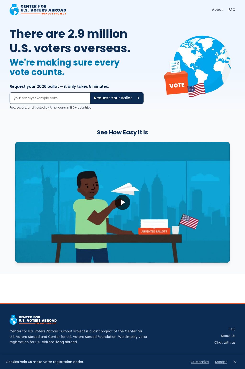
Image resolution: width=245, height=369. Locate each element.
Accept (221, 361)
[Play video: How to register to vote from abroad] (122, 202)
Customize (200, 361)
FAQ (231, 9)
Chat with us (224, 342)
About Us (228, 335)
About (217, 9)
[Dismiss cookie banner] (234, 361)
